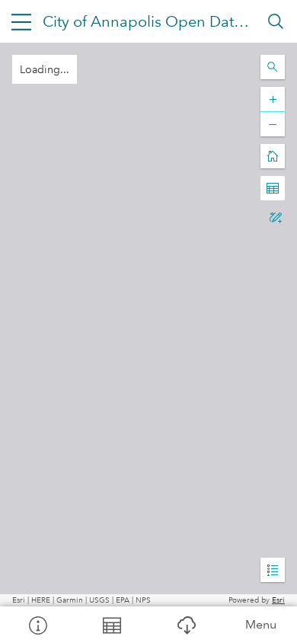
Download (185, 624)
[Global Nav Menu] (21, 21)
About (37, 624)
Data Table (112, 624)
